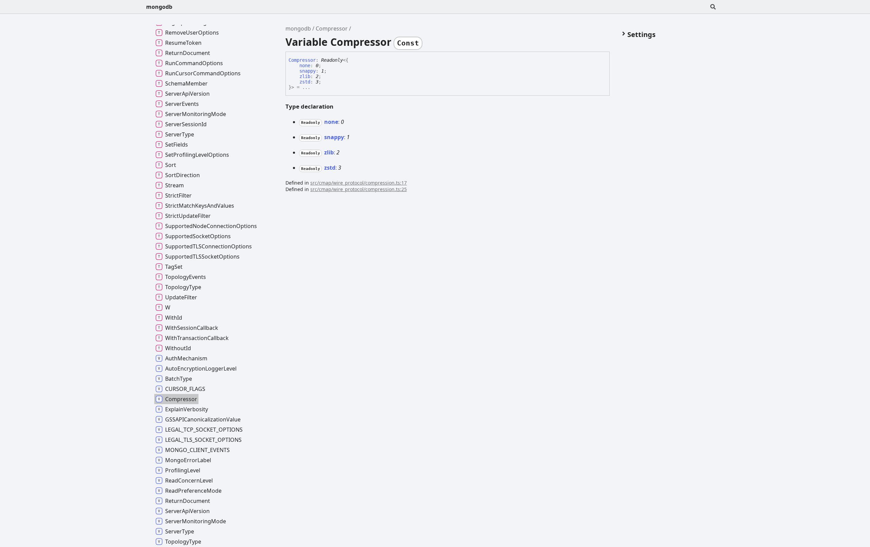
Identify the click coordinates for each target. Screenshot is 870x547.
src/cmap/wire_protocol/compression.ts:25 (358, 189)
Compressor (332, 28)
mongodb (159, 7)
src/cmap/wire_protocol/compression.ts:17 (358, 183)
